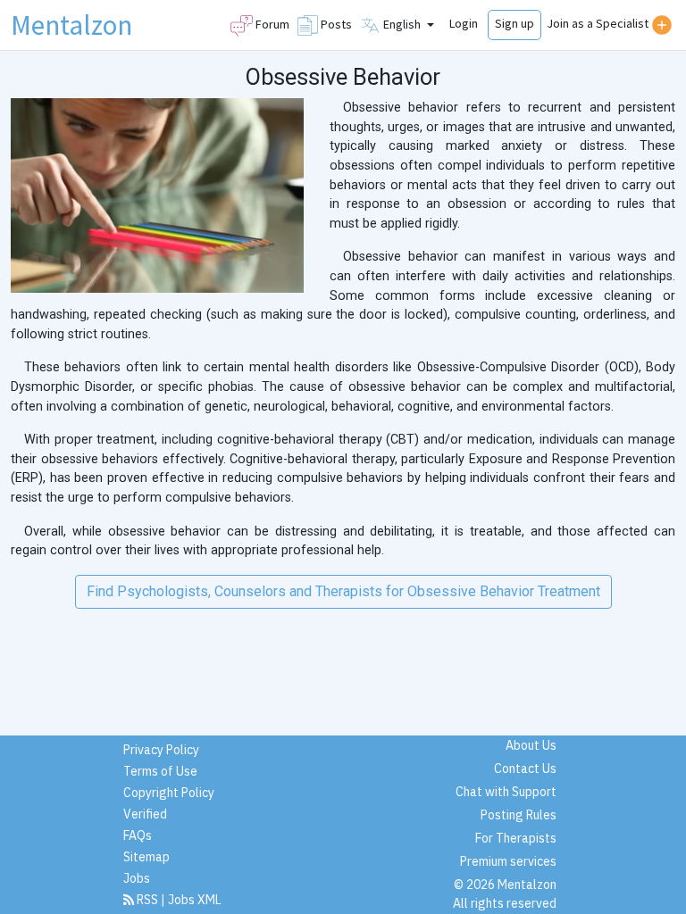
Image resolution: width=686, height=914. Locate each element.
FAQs (137, 835)
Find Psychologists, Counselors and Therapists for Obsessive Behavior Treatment (343, 591)
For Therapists (515, 838)
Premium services (508, 861)
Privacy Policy (161, 750)
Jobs (136, 878)
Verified (145, 814)
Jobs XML (195, 900)
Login (463, 23)
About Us (531, 745)
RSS (147, 900)
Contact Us (525, 768)
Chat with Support (506, 792)
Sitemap (146, 857)
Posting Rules (518, 815)
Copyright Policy (168, 793)
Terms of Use (160, 771)
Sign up (514, 23)
